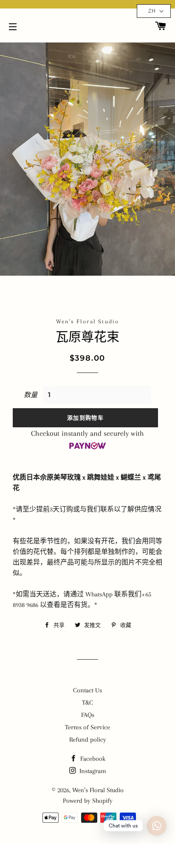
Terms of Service (87, 727)
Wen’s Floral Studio (98, 790)
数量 (30, 395)
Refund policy (87, 739)
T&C (87, 702)
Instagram (92, 771)
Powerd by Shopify (88, 800)
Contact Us (87, 690)
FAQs (87, 715)
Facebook (92, 758)
